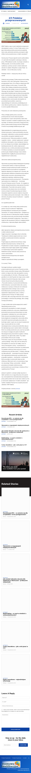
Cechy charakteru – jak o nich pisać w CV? (14, 445)
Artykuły (23, 23)
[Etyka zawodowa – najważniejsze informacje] (15, 665)
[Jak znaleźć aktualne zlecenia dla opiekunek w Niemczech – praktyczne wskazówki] (15, 565)
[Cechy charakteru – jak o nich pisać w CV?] (15, 632)
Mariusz (8, 23)
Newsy (26, 23)
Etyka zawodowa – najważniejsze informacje (14, 680)
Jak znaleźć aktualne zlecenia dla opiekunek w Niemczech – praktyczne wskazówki (15, 431)
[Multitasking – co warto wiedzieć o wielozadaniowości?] (15, 599)
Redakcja (4, 616)
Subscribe (23, 745)
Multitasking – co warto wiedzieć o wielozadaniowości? (12, 438)
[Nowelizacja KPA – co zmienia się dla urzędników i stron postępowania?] (15, 499)
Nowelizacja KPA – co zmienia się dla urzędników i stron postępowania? (12, 418)
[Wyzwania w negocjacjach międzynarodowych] (15, 532)
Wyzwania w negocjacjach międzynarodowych (15, 425)
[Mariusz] (4, 23)
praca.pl (17, 388)
